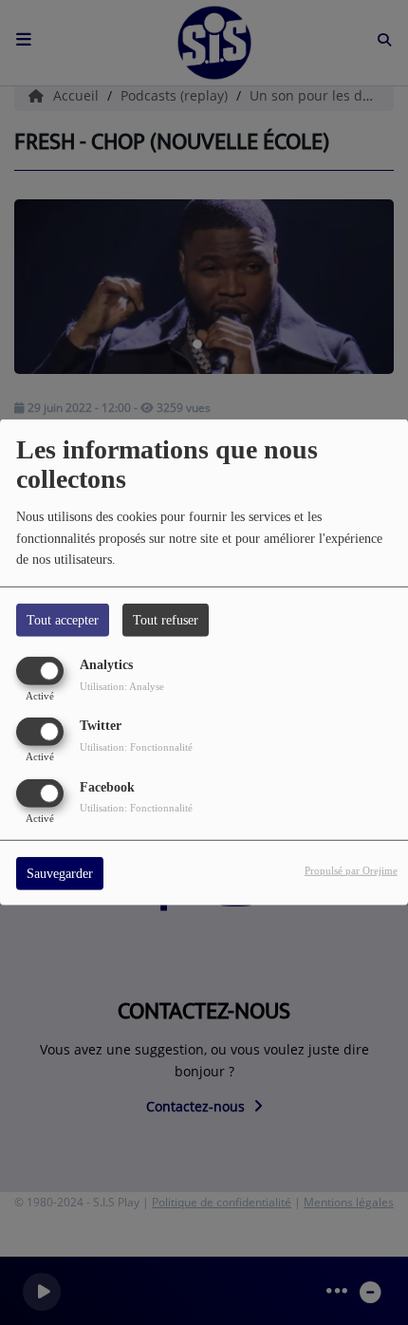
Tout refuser (165, 620)
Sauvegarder (60, 873)
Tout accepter (63, 620)
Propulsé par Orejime (351, 869)
